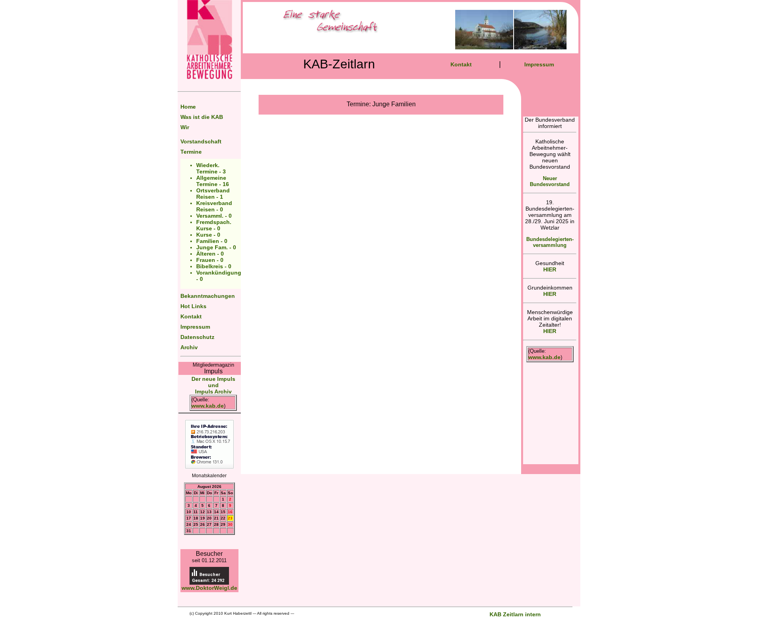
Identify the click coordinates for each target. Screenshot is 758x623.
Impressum (195, 327)
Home (188, 107)
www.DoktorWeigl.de (209, 588)
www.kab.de (207, 406)
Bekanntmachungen (207, 296)
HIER (549, 269)
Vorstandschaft (200, 141)
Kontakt (191, 316)
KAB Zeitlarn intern (515, 614)
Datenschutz (197, 337)
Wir (184, 127)
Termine (191, 152)
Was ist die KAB (201, 117)
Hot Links (193, 306)
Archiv (189, 347)
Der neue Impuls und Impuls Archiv (213, 385)
